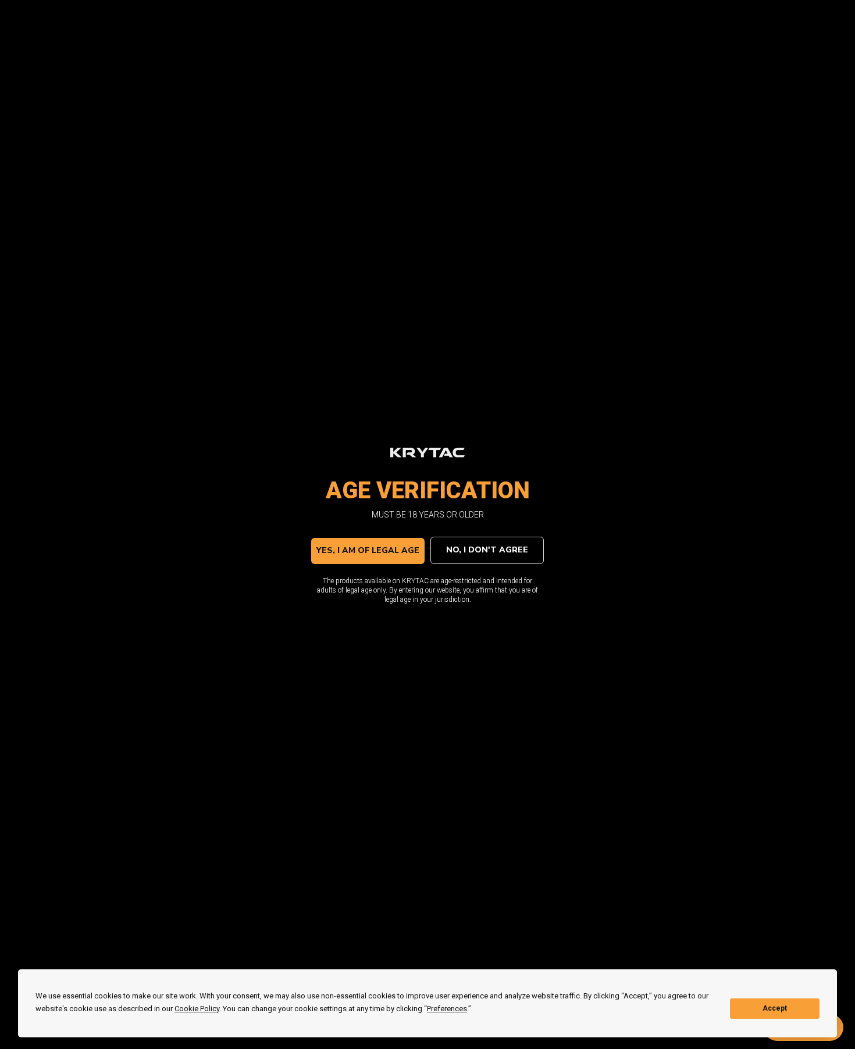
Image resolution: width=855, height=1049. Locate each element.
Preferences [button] (447, 1008)
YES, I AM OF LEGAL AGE (367, 550)
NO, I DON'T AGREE (487, 549)
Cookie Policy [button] (196, 1008)
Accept (775, 1008)
